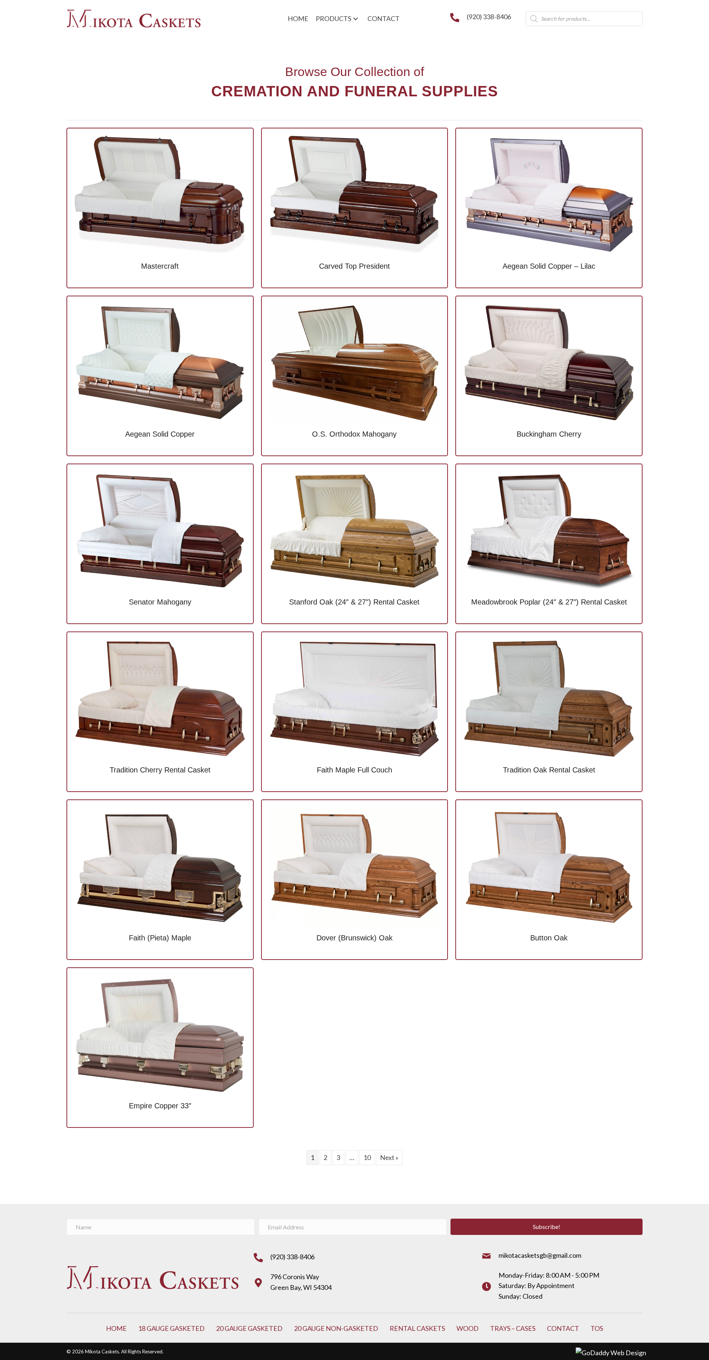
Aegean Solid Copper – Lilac (549, 266)
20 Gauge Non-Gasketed (336, 1328)
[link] (298, 19)
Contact (563, 1328)
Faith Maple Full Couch (354, 770)
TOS (596, 1328)
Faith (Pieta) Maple (160, 938)
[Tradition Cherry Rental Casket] (160, 697)
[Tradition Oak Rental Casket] (548, 697)
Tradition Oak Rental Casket (549, 770)
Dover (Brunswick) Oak (354, 938)
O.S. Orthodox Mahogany (354, 434)
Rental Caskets (417, 1328)
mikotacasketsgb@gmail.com (540, 1255)
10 (367, 1157)
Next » (389, 1157)
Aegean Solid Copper (160, 434)
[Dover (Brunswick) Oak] (354, 865)
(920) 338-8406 (489, 17)
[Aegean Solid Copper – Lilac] (548, 194)
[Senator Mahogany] (160, 530)
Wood (467, 1328)
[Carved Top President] (354, 194)
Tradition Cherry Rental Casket (160, 770)
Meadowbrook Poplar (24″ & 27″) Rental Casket (549, 602)
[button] (547, 1227)
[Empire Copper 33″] (160, 1033)
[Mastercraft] (160, 194)
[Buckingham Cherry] (548, 362)
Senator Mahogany (160, 602)
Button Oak (549, 938)
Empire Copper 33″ (160, 1106)
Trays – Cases (512, 1328)
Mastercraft (160, 266)
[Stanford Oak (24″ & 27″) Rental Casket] (354, 530)
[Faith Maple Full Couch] (354, 697)
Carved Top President (354, 266)
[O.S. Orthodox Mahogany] (354, 362)
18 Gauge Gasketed (171, 1328)
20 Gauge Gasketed (249, 1328)
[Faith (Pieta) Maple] (160, 865)
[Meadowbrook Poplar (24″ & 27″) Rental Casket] (548, 530)
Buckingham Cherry (549, 434)
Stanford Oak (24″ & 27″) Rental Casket (354, 602)
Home (116, 1328)
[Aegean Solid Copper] (160, 362)
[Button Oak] (548, 865)
